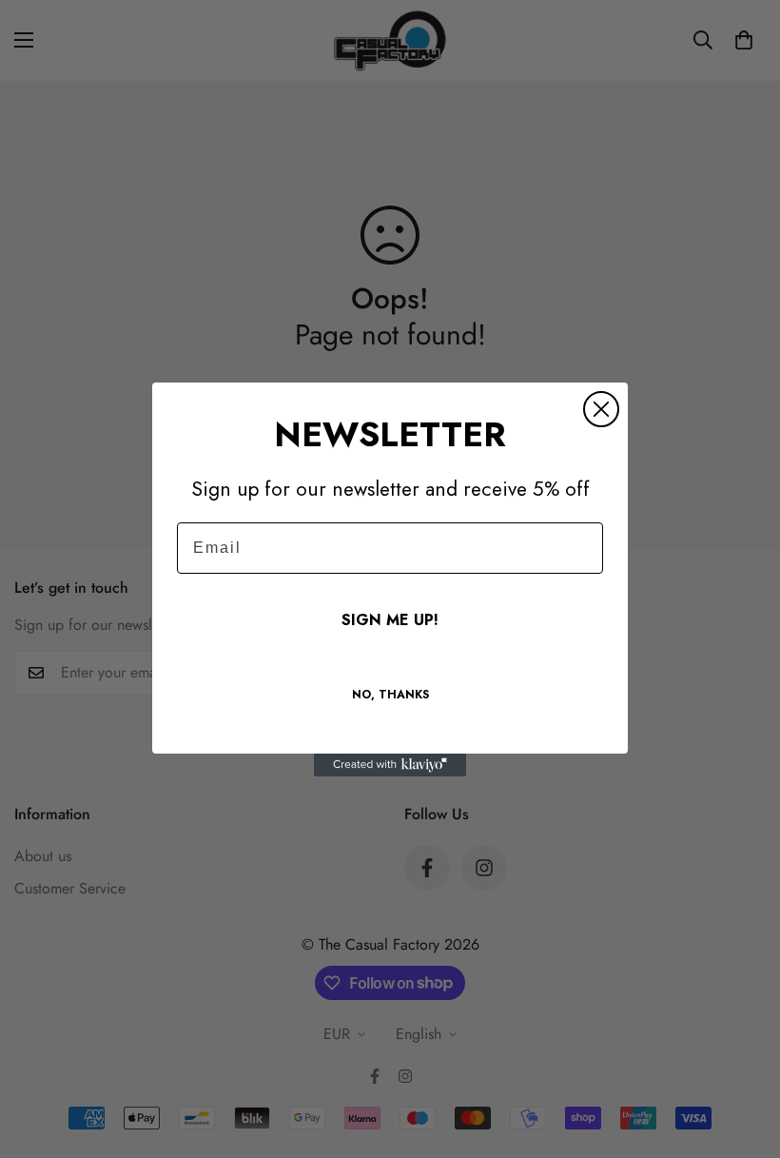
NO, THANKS (390, 694)
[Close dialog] (601, 409)
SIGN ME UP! (390, 620)
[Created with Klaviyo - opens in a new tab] (390, 765)
